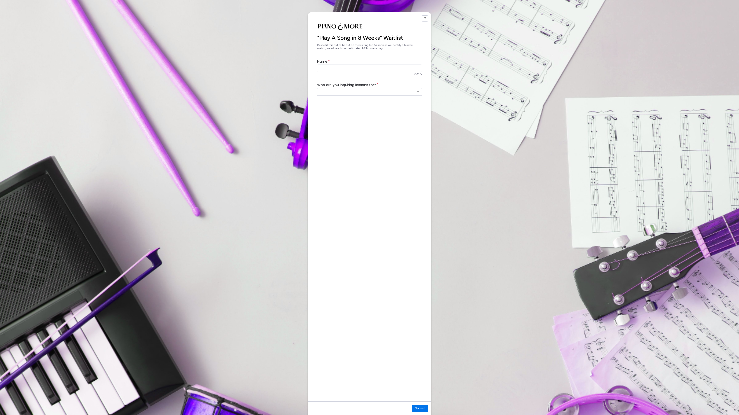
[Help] (425, 18)
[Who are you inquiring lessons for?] (418, 92)
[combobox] (365, 92)
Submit (420, 408)
